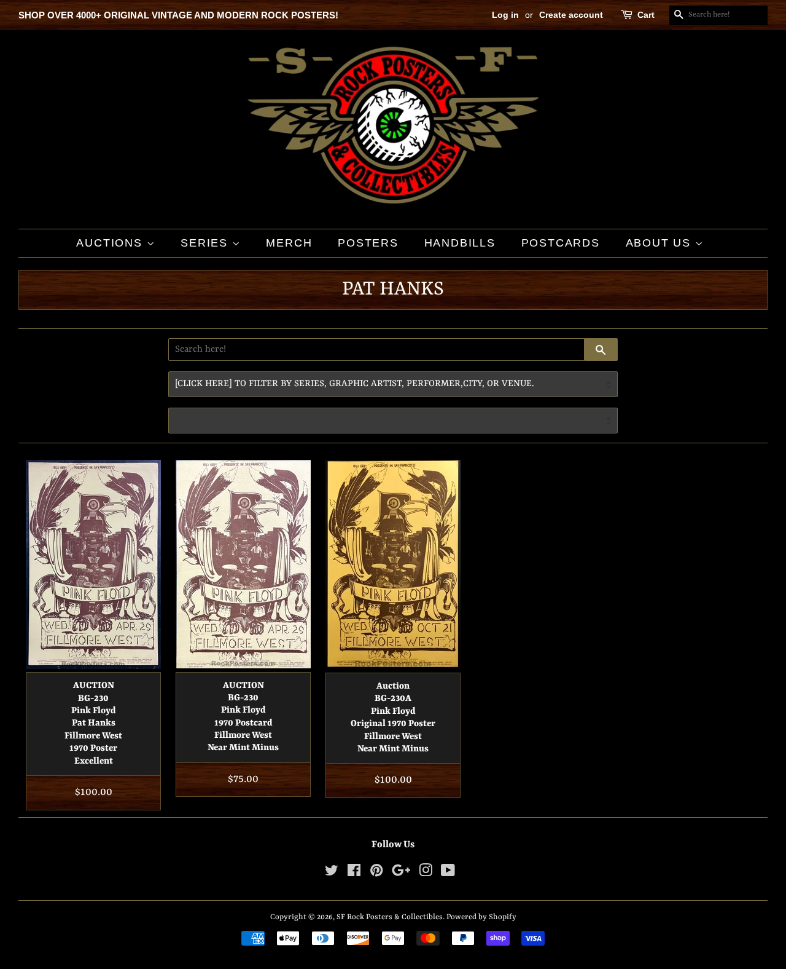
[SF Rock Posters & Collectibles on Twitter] (331, 873)
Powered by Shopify (481, 917)
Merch (289, 243)
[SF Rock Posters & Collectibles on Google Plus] (401, 873)
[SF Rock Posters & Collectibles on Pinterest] (376, 873)
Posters (368, 243)
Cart (646, 15)
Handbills (460, 243)
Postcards (560, 243)
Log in (505, 15)
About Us (660, 243)
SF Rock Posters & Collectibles (390, 917)
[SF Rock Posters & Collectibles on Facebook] (354, 873)
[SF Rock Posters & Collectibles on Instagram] (425, 873)
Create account (571, 15)
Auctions (111, 243)
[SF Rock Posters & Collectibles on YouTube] (448, 873)
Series (206, 243)
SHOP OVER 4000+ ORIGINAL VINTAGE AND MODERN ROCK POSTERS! (178, 15)
